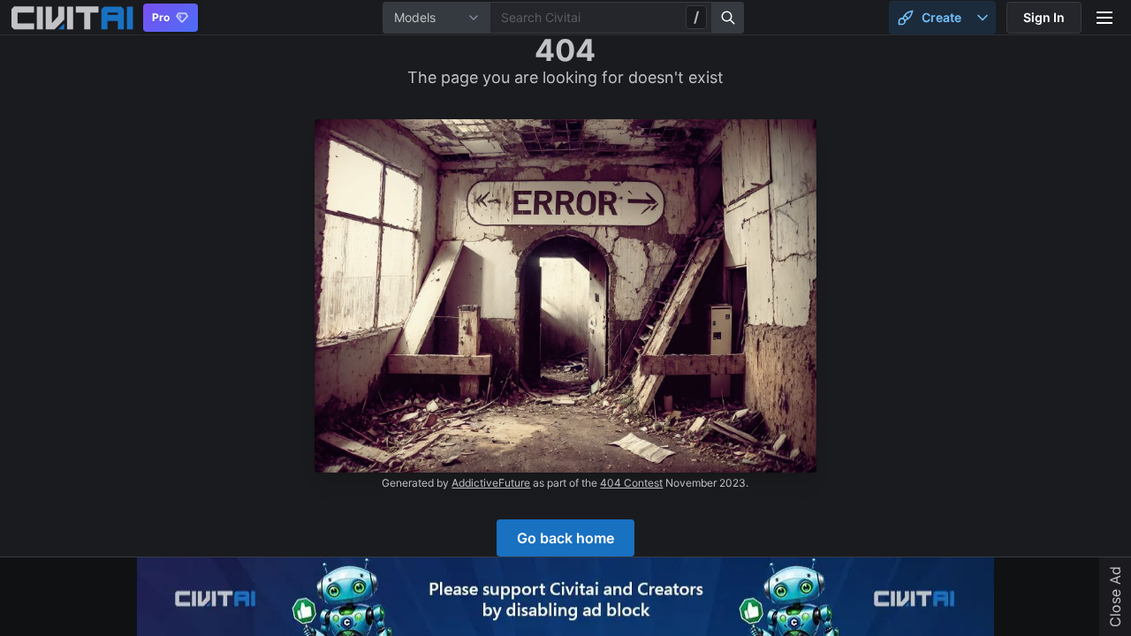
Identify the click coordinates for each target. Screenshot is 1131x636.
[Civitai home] (72, 17)
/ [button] (696, 17)
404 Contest (631, 482)
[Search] (728, 18)
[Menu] (1104, 17)
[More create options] (982, 17)
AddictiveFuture (491, 482)
